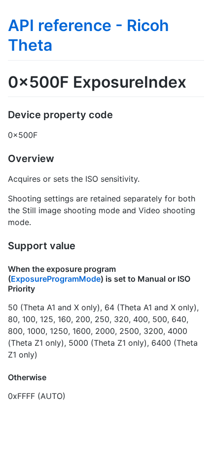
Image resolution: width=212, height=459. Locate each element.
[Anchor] (118, 114)
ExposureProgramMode (56, 279)
